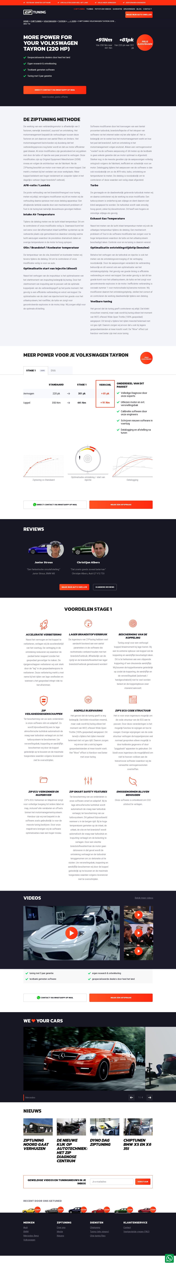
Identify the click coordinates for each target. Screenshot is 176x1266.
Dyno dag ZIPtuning (100, 1142)
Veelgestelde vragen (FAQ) (136, 1231)
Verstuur (143, 1181)
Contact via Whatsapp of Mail (56, 997)
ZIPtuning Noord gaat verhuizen (36, 1144)
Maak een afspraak (121, 504)
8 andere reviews (105, 587)
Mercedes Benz (31, 1235)
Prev (131, 1097)
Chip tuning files (97, 1235)
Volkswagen (50, 21)
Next (149, 1097)
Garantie (117, 9)
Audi (25, 1227)
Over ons (61, 1227)
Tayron (61, 21)
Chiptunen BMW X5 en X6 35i (137, 1144)
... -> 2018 (72, 21)
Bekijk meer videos (144, 898)
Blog (139, 9)
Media (60, 1231)
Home (26, 21)
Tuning (89, 9)
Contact (147, 9)
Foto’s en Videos (103, 9)
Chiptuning (79, 9)
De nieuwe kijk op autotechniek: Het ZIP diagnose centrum (72, 1150)
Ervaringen (129, 9)
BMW (26, 1231)
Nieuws (60, 1235)
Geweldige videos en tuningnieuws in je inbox (57, 1181)
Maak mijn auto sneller (139, 14)
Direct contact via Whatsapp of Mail (55, 90)
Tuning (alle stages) (99, 1231)
